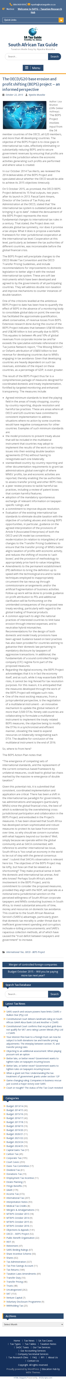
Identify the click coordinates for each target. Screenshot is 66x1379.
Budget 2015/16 (14, 1114)
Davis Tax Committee (17, 1165)
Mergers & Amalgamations (20, 1209)
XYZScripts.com (45, 1377)
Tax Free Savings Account (19, 1265)
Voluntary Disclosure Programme (23, 1301)
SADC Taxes (22, 1347)
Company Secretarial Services (33, 1354)
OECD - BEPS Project (35, 952)
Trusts (9, 1285)
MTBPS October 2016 (17, 1225)
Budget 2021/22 (14, 1138)
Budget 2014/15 (14, 1110)
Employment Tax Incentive (20, 1177)
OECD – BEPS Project (17, 1233)
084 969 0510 (19, 4)
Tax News (29, 1341)
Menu (36, 68)
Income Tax (12, 1193)
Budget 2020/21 (14, 1134)
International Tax (15, 952)
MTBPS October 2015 (17, 1221)
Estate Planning (14, 1181)
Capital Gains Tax (15, 1150)
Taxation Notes (48, 1344)
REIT (8, 1241)
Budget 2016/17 (14, 1118)
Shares (9, 1257)
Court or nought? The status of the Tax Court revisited (34, 1087)
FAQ (34, 1357)
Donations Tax (14, 1173)
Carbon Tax (12, 1153)
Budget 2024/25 (14, 1146)
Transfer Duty (13, 1277)
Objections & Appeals (17, 1229)
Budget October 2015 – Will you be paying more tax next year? (33, 973)
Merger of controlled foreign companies (33, 964)
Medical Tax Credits (16, 1205)
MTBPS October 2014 (17, 1217)
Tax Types (15, 1344)
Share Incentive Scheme (18, 1253)
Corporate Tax (13, 1157)
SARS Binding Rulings (17, 1249)
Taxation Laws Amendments (21, 1273)
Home (17, 1341)
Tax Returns (12, 1269)
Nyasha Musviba (37, 94)
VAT (8, 1293)
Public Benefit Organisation (20, 1237)
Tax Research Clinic (18, 1357)
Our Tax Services (41, 1347)
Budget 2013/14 (14, 1106)
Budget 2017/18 (14, 1122)
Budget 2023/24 (14, 1142)
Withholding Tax (14, 1305)
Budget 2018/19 (14, 1126)
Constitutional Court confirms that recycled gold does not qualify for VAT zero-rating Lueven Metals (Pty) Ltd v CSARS (34, 1029)
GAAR (9, 1189)
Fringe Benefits (14, 1185)
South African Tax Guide (33, 44)
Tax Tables (30, 1344)
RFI (42, 1357)
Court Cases (12, 1161)
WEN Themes (33, 1372)
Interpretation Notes (17, 1201)
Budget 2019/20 (14, 1130)
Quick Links (10, 20)
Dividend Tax (13, 1169)
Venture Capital (14, 1297)
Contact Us (33, 1361)
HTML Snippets (20, 1377)
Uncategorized (13, 1289)
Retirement (12, 1245)
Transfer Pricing (14, 1281)
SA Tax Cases (45, 1341)
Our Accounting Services (33, 1351)
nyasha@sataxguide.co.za (43, 4)
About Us (53, 1357)
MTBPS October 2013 (17, 1213)
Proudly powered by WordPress (22, 1369)
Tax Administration (16, 1261)
